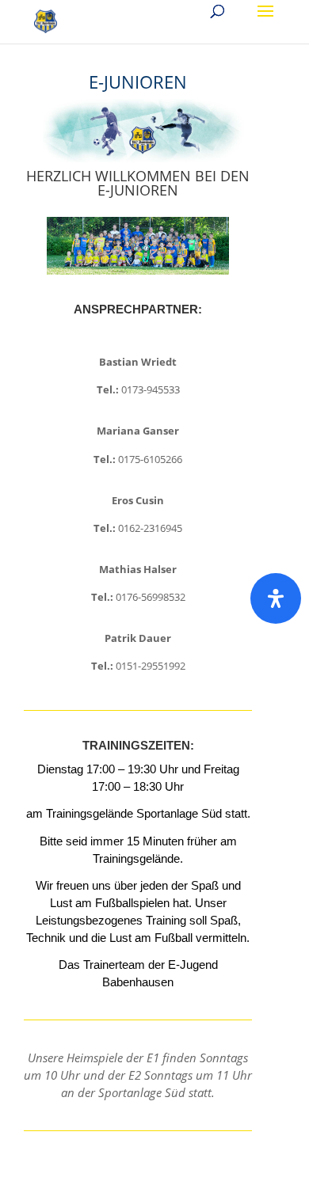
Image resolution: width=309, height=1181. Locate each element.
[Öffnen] (275, 598)
